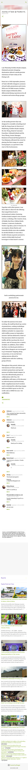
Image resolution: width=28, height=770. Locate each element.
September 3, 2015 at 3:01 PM (17, 441)
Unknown (9, 411)
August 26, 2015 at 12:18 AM (18, 411)
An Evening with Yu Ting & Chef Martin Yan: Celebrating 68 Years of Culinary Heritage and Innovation (12, 751)
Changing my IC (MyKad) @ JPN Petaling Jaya (11, 678)
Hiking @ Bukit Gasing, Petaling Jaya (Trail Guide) (13, 727)
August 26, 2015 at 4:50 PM (16, 474)
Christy (9, 474)
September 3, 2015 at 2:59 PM (18, 505)
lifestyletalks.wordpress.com (15, 495)
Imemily (13, 424)
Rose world (10, 450)
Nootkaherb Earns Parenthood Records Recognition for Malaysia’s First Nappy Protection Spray (13, 747)
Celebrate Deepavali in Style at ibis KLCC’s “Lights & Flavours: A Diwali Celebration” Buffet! (14, 758)
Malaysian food (6, 399)
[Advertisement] (14, 559)
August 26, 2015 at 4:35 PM (19, 458)
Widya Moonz (10, 486)
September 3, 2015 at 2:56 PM (17, 425)
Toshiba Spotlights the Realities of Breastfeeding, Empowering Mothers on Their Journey (13, 742)
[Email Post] (2, 397)
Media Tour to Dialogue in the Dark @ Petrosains (12, 703)
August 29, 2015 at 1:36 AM (12, 496)
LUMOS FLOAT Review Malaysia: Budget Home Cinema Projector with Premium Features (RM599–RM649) (14, 755)
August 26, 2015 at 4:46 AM (16, 435)
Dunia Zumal (10, 458)
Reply (8, 416)
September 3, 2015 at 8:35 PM (17, 465)
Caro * (8, 435)
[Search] (26, 2)
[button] (2, 16)
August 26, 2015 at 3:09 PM (19, 450)
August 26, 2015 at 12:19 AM (18, 419)
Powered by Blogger (15, 765)
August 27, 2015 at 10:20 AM (13, 487)
